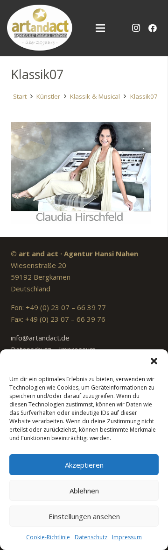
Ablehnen (84, 490)
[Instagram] (135, 28)
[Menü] (100, 28)
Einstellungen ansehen (84, 516)
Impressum (127, 537)
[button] (154, 361)
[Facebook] (152, 28)
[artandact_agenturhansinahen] (40, 28)
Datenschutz (91, 537)
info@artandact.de (40, 337)
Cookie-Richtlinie (48, 537)
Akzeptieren (84, 465)
